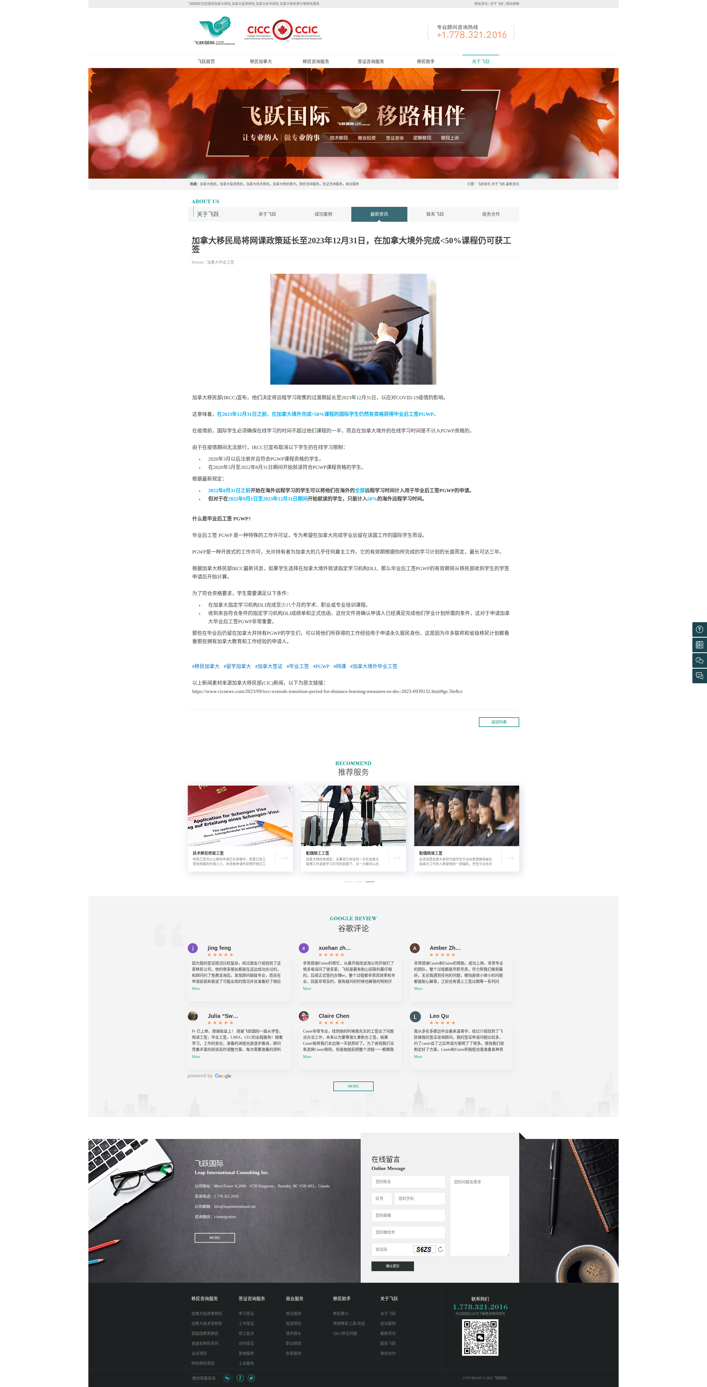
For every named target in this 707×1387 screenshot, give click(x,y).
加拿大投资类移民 (206, 1314)
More (196, 989)
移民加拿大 (261, 61)
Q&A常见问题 (345, 1333)
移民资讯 (481, 4)
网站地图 (512, 4)
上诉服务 (246, 1363)
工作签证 (246, 1323)
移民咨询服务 (309, 184)
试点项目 (199, 1353)
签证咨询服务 (332, 184)
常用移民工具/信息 (349, 1323)
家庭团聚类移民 (204, 1333)
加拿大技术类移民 (206, 1323)
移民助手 (342, 1298)
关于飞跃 (496, 4)
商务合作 (491, 214)
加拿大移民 (208, 184)
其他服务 (246, 1353)
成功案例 (323, 214)
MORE (353, 1086)
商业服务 (352, 184)
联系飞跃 (435, 214)
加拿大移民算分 (284, 184)
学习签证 (246, 1314)
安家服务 (293, 1353)
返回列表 (499, 722)
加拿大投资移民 (231, 184)
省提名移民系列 (204, 1343)
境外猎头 (293, 1333)
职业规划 (293, 1343)
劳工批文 (246, 1333)
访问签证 (246, 1343)
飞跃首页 (206, 61)
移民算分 (341, 1314)
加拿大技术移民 (258, 184)
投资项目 (293, 1323)
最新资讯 (512, 184)
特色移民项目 (203, 1363)
